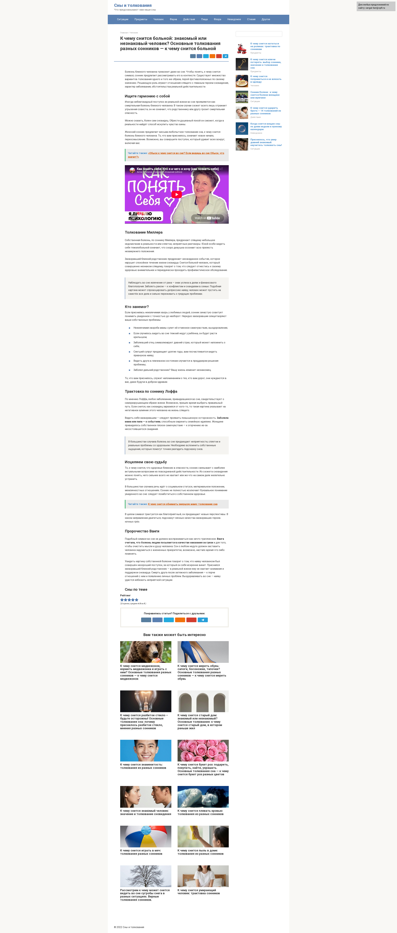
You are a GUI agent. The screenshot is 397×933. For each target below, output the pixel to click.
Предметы (140, 19)
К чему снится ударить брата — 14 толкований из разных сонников (265, 111)
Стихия (251, 19)
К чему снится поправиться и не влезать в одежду (265, 79)
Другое (266, 19)
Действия (189, 19)
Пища (204, 19)
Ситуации (122, 19)
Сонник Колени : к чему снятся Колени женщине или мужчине (265, 95)
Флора (217, 19)
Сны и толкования (133, 5)
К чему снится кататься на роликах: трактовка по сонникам (265, 46)
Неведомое (234, 19)
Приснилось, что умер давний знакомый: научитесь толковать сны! (266, 142)
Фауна (173, 19)
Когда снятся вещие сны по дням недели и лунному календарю (266, 126)
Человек (159, 19)
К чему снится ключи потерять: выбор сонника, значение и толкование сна (265, 63)
